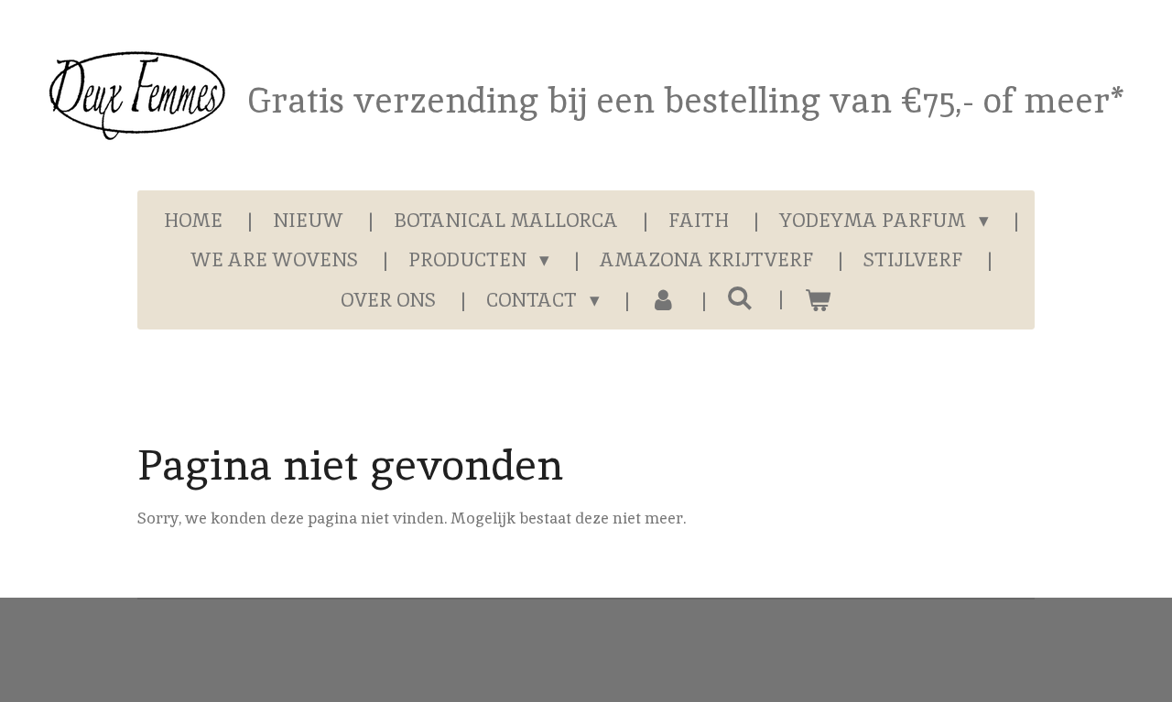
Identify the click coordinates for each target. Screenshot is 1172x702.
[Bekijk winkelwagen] (817, 300)
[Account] (663, 300)
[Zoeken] (740, 298)
